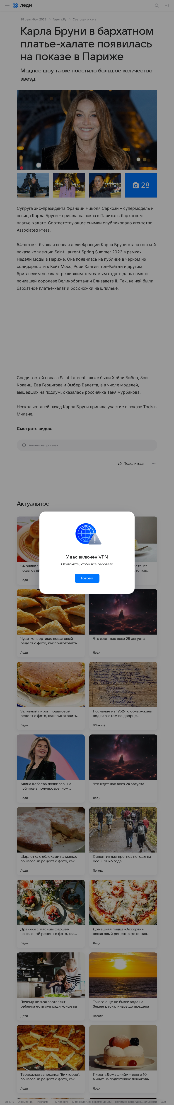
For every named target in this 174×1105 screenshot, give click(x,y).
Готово (87, 578)
